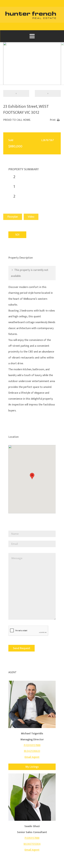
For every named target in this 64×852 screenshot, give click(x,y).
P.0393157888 (32, 838)
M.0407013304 (32, 844)
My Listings (32, 767)
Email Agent (32, 757)
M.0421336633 (32, 751)
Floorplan (12, 216)
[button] (32, 476)
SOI (17, 234)
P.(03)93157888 (32, 745)
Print (53, 120)
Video (31, 216)
